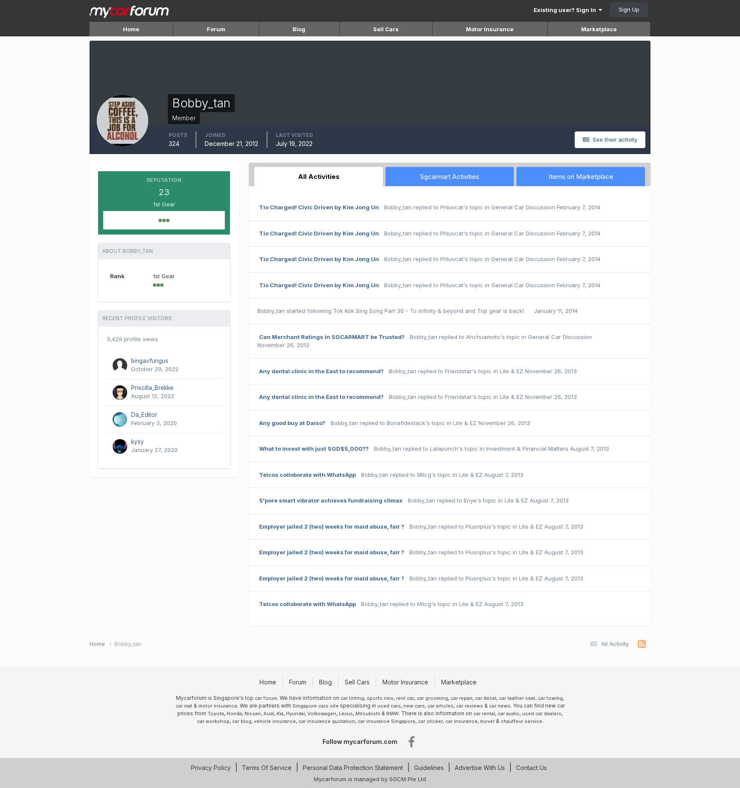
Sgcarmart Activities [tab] (449, 176)
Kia (280, 714)
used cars (389, 706)
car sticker (430, 721)
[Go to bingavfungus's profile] (120, 365)
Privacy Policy (211, 767)
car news (499, 706)
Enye (470, 500)
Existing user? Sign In (566, 9)
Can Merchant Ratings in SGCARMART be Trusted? (332, 336)
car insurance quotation (326, 721)
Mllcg (424, 474)
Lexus (346, 714)
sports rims (380, 698)
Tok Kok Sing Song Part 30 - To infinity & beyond (399, 310)
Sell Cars (386, 29)
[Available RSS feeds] (641, 644)
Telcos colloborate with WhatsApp (307, 474)
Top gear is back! (501, 310)
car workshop (213, 721)
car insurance (461, 721)
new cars (414, 706)
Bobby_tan (398, 207)
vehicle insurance (275, 721)
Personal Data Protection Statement (353, 767)
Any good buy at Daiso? (292, 422)
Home (131, 29)
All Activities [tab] (319, 176)
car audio (508, 714)
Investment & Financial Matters (527, 448)
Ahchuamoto (483, 336)
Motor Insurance (489, 29)
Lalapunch (444, 448)
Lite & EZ (511, 371)
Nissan (253, 714)
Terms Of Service (267, 767)
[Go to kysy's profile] (120, 446)
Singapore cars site (315, 706)
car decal (485, 698)
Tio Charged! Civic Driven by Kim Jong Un (319, 207)
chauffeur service (521, 721)
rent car (405, 698)
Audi (268, 714)
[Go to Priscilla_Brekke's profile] (120, 392)
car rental (484, 714)
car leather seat (517, 698)
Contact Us (531, 767)
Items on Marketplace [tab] (581, 176)
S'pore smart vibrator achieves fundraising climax (331, 500)
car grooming (432, 698)
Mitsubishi (367, 714)
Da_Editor (144, 414)
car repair (461, 698)
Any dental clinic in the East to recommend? (321, 371)
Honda (234, 714)
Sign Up (629, 9)
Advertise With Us (480, 767)
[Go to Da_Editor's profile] (120, 419)
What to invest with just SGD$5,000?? (314, 448)
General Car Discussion (523, 207)
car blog (241, 721)
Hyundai (295, 714)
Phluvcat (451, 207)
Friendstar (458, 371)
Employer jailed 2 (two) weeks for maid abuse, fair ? (331, 526)
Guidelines (429, 767)
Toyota (216, 714)
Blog (298, 29)
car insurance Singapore (386, 721)
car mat (184, 706)
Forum (216, 29)
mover (487, 721)
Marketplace (599, 29)
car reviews (469, 706)
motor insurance (217, 706)
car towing (550, 698)
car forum (266, 698)
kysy (137, 441)
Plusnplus (478, 526)
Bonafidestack (406, 422)
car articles (440, 706)
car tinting (352, 698)
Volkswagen (321, 714)
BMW (392, 714)
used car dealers (541, 714)
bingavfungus (149, 360)
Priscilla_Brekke (152, 387)
